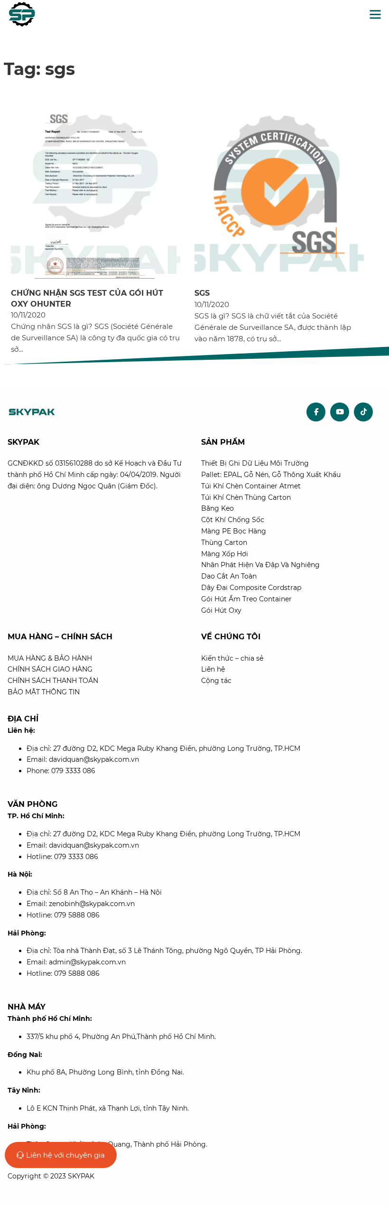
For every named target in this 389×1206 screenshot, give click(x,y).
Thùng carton (224, 542)
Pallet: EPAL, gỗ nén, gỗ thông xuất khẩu (271, 474)
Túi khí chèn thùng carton (246, 497)
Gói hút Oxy (221, 610)
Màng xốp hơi (224, 554)
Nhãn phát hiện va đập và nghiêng (260, 565)
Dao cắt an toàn (229, 576)
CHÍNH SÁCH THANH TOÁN (53, 680)
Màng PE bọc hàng (233, 531)
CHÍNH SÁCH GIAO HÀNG (50, 669)
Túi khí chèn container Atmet (251, 486)
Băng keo (217, 508)
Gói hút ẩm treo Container (246, 599)
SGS (202, 293)
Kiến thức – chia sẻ (232, 658)
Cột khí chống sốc (232, 519)
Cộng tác (216, 680)
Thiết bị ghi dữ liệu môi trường (255, 463)
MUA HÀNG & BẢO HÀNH (50, 658)
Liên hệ (213, 669)
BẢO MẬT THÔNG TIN (44, 692)
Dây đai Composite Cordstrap (251, 587)
